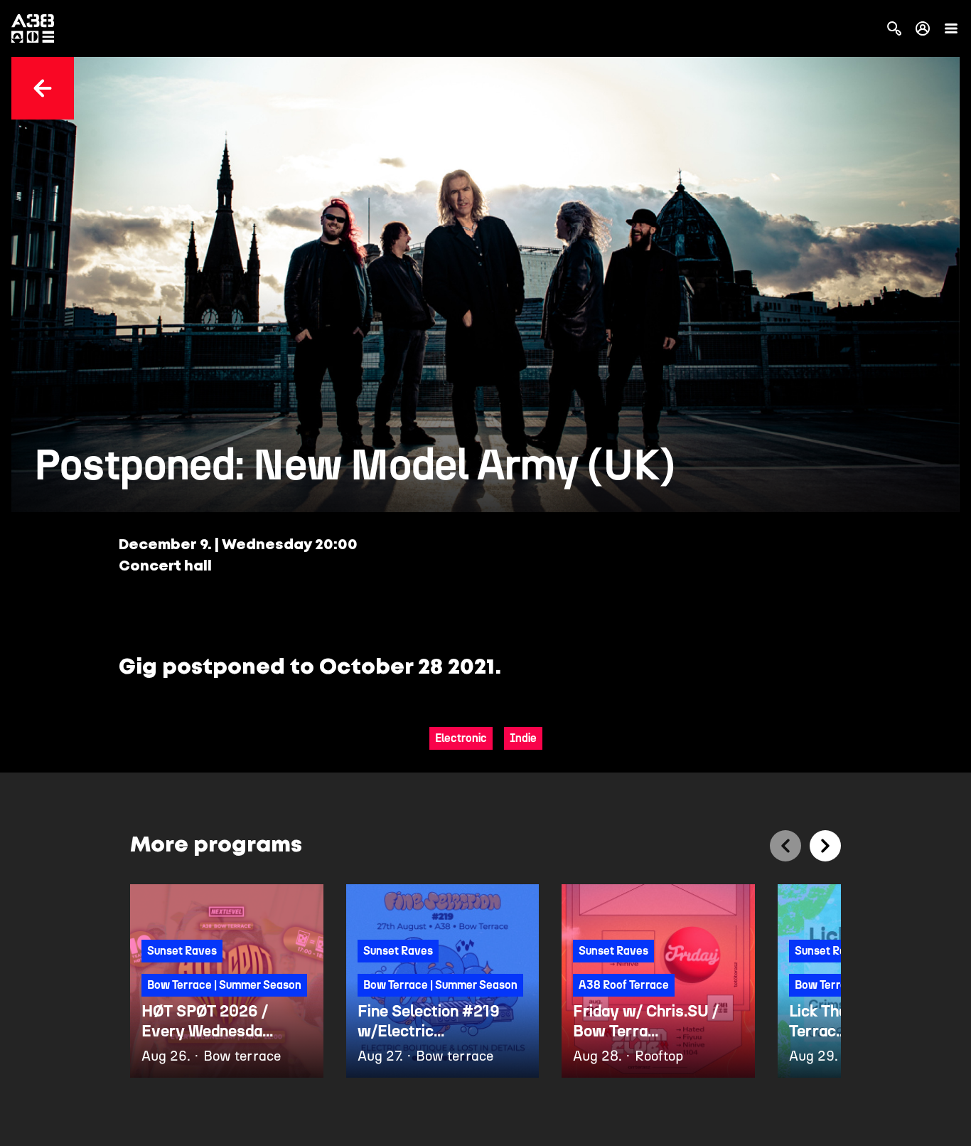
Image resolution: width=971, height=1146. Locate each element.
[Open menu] (951, 28)
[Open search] (894, 28)
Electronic (461, 738)
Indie (523, 738)
